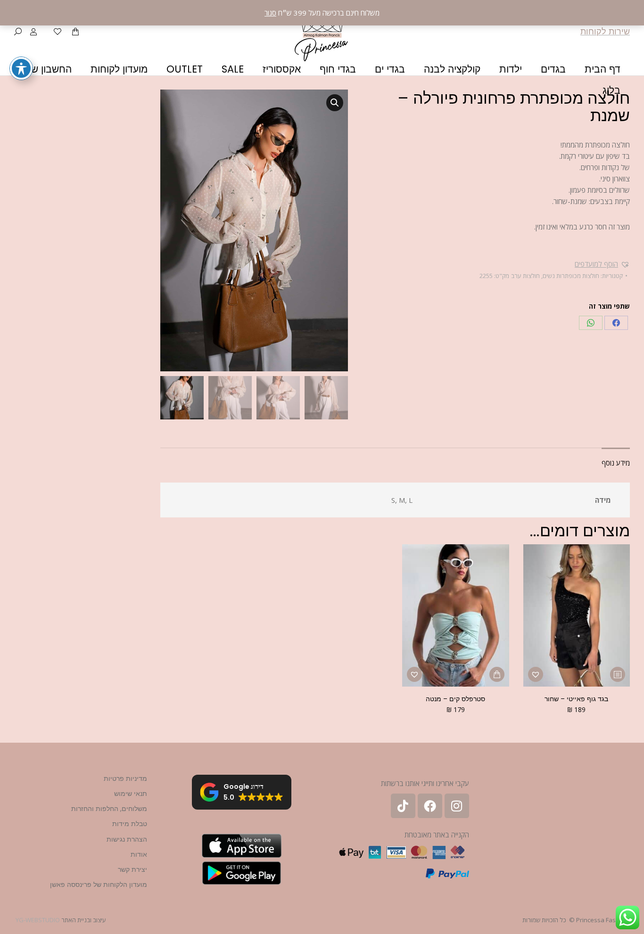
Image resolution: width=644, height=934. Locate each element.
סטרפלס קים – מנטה (455, 699)
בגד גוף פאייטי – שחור (576, 699)
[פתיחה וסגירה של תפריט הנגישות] (21, 68)
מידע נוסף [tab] (616, 462)
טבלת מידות (129, 823)
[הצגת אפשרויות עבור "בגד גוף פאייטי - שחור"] (617, 674)
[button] (602, 264)
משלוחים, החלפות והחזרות (109, 808)
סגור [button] (270, 12)
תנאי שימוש (130, 793)
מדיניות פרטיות (125, 778)
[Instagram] (457, 806)
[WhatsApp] (591, 323)
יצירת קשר (132, 869)
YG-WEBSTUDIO (38, 920)
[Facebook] (616, 323)
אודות (139, 854)
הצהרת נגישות (127, 839)
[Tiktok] (403, 806)
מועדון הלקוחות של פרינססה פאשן (98, 884)
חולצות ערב (525, 275)
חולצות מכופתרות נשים (571, 275)
